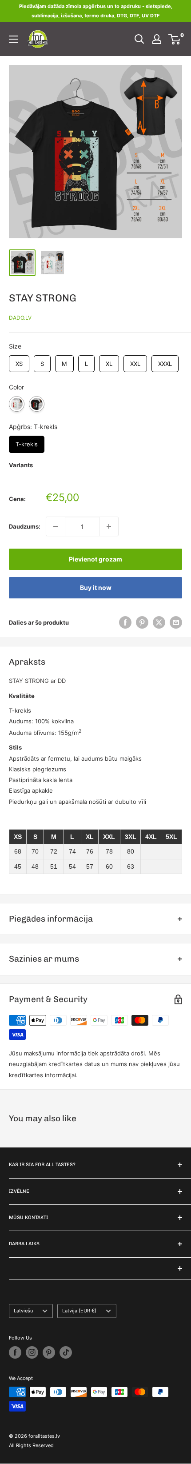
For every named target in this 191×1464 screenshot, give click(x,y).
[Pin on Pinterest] (142, 622)
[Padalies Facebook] (125, 622)
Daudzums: (24, 526)
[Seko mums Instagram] (32, 1352)
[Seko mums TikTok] (66, 1352)
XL (109, 361)
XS (19, 361)
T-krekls (27, 442)
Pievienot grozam (95, 559)
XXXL (165, 361)
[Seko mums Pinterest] (49, 1352)
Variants (21, 465)
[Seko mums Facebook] (15, 1352)
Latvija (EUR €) (79, 1311)
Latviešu (23, 1311)
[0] (174, 39)
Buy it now (95, 587)
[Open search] (139, 39)
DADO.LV (20, 317)
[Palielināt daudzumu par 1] (108, 526)
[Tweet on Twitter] (159, 622)
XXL (135, 361)
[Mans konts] (156, 39)
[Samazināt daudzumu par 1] (55, 526)
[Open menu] (13, 39)
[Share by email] (176, 622)
